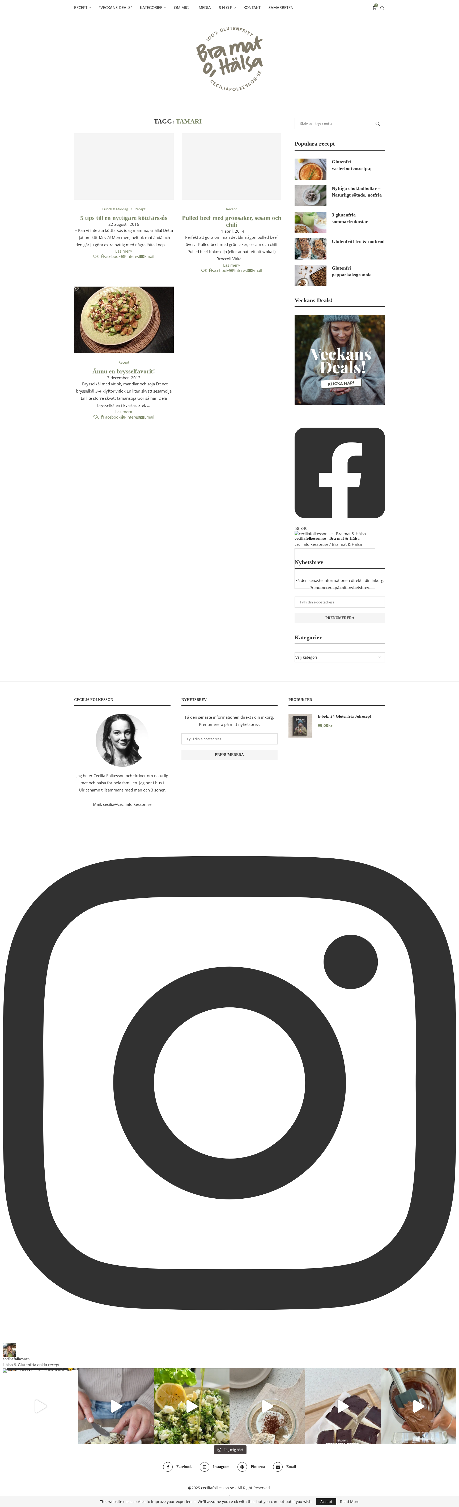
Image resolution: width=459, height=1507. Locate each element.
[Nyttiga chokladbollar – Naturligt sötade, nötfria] (310, 195)
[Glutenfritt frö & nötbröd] (310, 248)
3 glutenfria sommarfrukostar (350, 218)
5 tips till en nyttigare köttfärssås (123, 218)
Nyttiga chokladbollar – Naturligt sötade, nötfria (357, 192)
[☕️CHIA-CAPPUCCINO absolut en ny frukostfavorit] (267, 1406)
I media (204, 8)
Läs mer (122, 251)
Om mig (181, 8)
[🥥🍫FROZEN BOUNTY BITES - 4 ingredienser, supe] (343, 1406)
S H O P (225, 8)
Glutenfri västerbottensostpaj (352, 165)
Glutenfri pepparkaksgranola (352, 271)
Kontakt (252, 8)
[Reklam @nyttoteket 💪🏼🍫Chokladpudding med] (418, 1406)
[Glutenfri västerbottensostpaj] (310, 169)
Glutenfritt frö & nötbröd (358, 241)
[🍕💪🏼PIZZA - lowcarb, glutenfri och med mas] (40, 1406)
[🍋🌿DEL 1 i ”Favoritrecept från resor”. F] (192, 1406)
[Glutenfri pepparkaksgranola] (310, 275)
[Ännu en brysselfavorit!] (124, 320)
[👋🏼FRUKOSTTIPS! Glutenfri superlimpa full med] (116, 1406)
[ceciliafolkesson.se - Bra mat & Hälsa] (330, 533)
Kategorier (151, 8)
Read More (349, 1502)
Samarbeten (281, 8)
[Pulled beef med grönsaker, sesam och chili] (231, 166)
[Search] (382, 8)
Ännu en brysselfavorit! (123, 371)
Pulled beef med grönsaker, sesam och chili (231, 221)
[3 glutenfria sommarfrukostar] (310, 222)
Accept (326, 1501)
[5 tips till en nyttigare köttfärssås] (124, 166)
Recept (80, 8)
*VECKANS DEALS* (115, 8)
